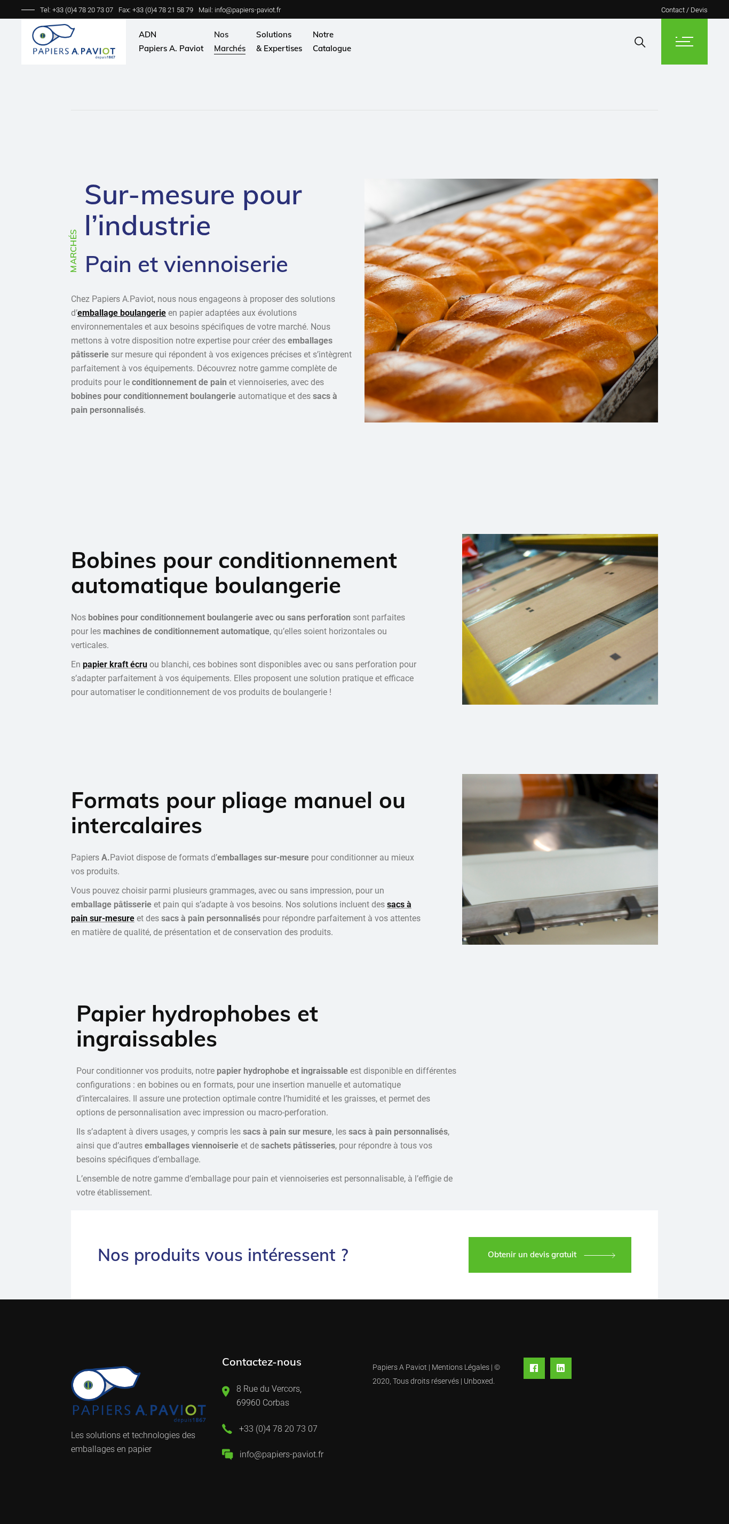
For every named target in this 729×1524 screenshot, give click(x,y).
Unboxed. (479, 1381)
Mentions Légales (460, 1367)
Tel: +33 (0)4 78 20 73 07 (76, 10)
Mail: (207, 10)
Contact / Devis (684, 10)
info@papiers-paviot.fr (248, 10)
